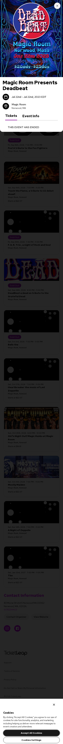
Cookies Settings (31, 740)
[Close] (54, 704)
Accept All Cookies (31, 733)
